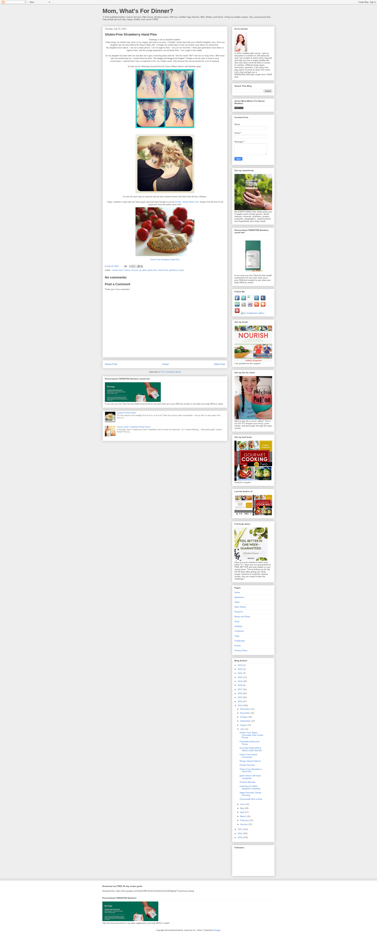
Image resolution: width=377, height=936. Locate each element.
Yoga (236, 636)
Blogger (217, 930)
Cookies (127, 270)
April (242, 812)
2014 (240, 701)
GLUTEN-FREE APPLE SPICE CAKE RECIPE (251, 749)
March (243, 816)
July (242, 729)
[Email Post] (125, 266)
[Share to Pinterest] (141, 266)
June (242, 804)
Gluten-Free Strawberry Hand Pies (251, 770)
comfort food (117, 270)
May (242, 808)
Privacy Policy (240, 650)
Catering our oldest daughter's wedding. (250, 787)
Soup (236, 621)
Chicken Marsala (247, 782)
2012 (240, 829)
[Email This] (130, 266)
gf (140, 270)
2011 (240, 833)
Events (237, 645)
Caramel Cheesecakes (126, 413)
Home (165, 364)
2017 (240, 689)
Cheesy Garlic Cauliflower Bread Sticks (134, 427)
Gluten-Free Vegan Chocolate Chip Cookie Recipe (251, 735)
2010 (240, 837)
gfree (144, 270)
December (245, 709)
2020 (240, 677)
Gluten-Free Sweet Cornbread (248, 755)
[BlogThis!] (133, 266)
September (245, 721)
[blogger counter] (238, 108)
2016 (240, 693)
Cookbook (239, 631)
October (244, 717)
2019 (240, 681)
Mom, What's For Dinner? (137, 11)
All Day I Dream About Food (187, 202)
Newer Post (111, 364)
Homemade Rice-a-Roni (251, 799)
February (244, 820)
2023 (240, 665)
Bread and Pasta (242, 616)
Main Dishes (240, 607)
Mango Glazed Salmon (250, 761)
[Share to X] (136, 266)
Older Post (219, 364)
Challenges (239, 641)
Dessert (135, 270)
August (243, 725)
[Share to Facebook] (138, 266)
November (245, 713)
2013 (240, 705)
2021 (240, 673)
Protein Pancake (247, 765)
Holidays (238, 626)
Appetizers (239, 597)
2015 (240, 697)
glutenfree (173, 270)
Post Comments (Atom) (171, 372)
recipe (181, 270)
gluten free (152, 270)
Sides (237, 602)
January (244, 824)
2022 (240, 669)
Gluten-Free (163, 270)
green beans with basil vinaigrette (250, 776)
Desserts (238, 611)
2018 (240, 685)
